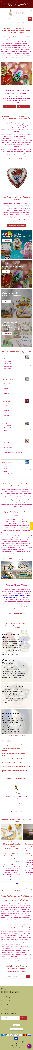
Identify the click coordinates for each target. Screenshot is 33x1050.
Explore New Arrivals (23, 106)
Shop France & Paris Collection (16, 613)
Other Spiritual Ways (8, 473)
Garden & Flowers (8, 366)
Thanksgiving (6, 415)
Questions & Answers (6, 1042)
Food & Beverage (7, 361)
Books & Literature (8, 427)
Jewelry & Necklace (8, 447)
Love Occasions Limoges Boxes (16, 225)
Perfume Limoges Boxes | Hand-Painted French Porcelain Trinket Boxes (13, 453)
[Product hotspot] (9, 565)
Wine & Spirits (7, 371)
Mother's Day (6, 408)
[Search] (30, 19)
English (15, 1025)
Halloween (6, 413)
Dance (5, 430)
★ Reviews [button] (31, 526)
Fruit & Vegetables (7, 363)
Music (5, 432)
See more (15, 883)
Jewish (5, 469)
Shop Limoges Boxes (10, 106)
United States (6, 393)
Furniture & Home (7, 368)
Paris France (6, 388)
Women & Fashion (7, 450)
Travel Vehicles (7, 390)
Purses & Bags (7, 442)
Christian (6, 466)
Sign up (24, 1018)
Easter (5, 405)
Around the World (8, 381)
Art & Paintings (7, 425)
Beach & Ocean (7, 383)
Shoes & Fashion (7, 445)
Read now (11, 879)
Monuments (6, 386)
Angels (5, 464)
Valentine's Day (7, 403)
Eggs (5, 358)
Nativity (5, 471)
